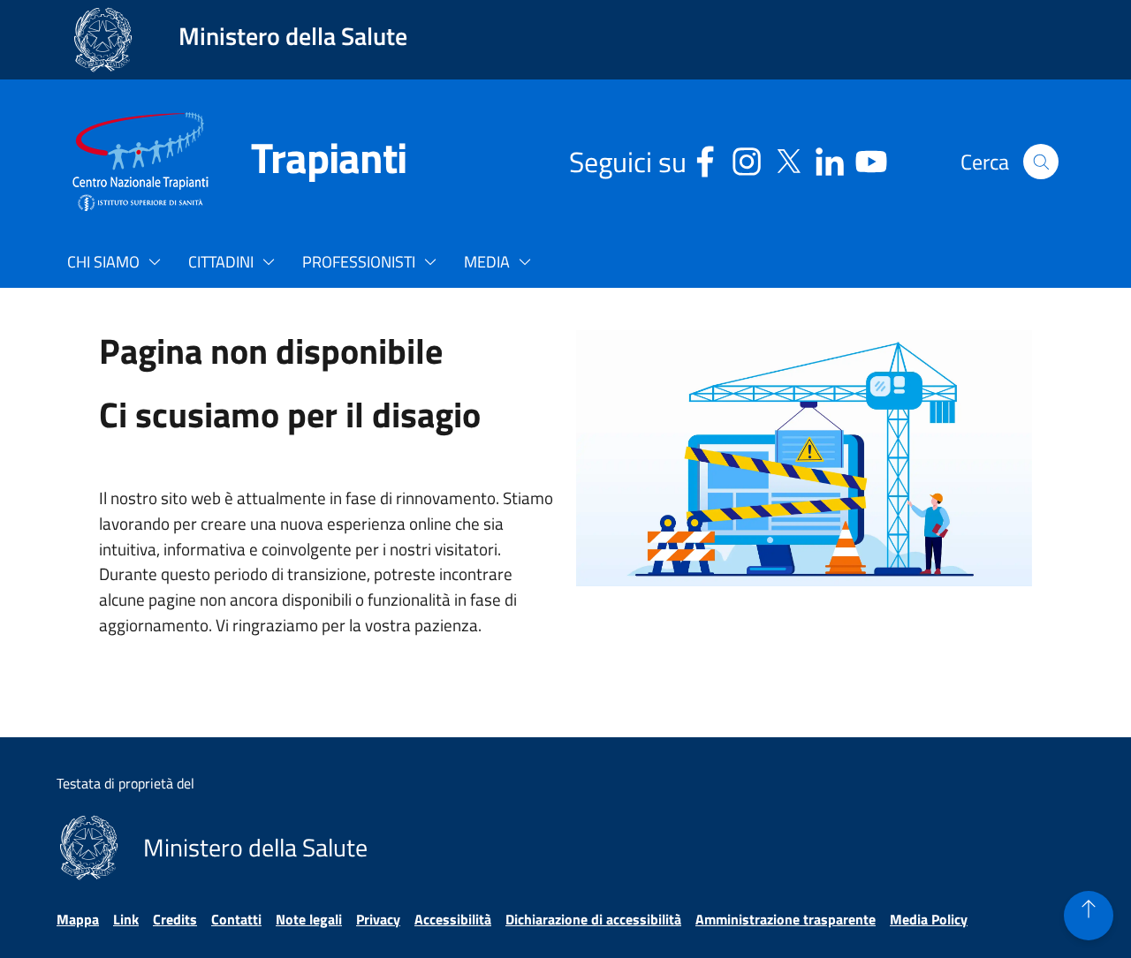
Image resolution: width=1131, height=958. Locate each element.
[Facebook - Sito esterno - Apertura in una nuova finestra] (705, 158)
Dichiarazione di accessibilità (593, 919)
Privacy (378, 919)
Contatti (236, 919)
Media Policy (929, 919)
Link (126, 919)
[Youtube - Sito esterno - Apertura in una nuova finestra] (871, 158)
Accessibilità (452, 919)
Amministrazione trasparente (785, 919)
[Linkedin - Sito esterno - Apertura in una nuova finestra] (829, 158)
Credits (175, 919)
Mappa (78, 919)
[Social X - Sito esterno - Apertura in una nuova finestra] (788, 158)
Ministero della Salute (292, 36)
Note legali (309, 919)
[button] (1041, 161)
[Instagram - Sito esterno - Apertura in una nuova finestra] (746, 158)
